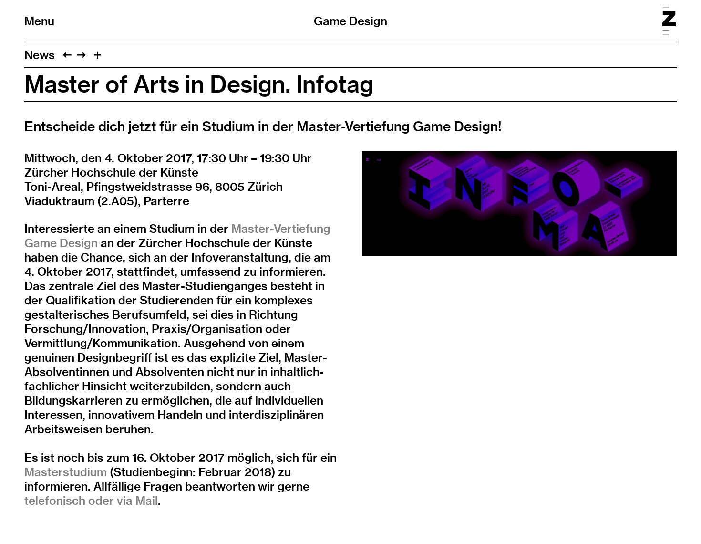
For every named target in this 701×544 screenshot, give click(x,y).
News (39, 55)
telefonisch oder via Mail (91, 500)
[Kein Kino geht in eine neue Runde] (81, 55)
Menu (39, 21)
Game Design (350, 21)
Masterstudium (65, 472)
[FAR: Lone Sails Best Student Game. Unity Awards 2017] (67, 55)
